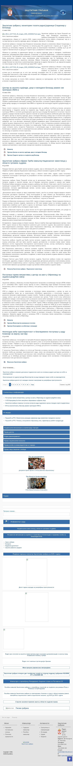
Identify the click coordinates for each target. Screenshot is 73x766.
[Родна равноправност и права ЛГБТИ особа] (36, 607)
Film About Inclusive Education (36, 490)
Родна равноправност (12, 436)
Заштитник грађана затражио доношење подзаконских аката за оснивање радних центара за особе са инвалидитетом (35, 373)
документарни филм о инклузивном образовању (36, 470)
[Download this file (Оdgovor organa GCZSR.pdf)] (5, 155)
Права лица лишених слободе (15, 449)
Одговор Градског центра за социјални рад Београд (23, 155)
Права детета (9, 432)
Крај (32, 384)
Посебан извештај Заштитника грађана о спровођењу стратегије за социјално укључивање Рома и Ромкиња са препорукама (36, 687)
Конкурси (8, 544)
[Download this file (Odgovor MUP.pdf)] (5, 323)
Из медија (7, 412)
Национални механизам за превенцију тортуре (21, 428)
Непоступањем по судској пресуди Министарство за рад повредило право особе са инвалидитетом (34, 377)
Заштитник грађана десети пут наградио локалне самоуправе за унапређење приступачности (32, 380)
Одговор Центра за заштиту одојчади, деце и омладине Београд (27, 152)
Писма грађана (22, 708)
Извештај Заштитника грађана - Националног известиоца (24, 269)
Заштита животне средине (13, 547)
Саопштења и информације (13, 392)
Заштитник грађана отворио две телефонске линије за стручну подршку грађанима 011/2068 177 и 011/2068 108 (36, 674)
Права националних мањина (14, 441)
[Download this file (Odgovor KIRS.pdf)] (5, 326)
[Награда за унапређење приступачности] (36, 572)
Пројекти (43, 736)
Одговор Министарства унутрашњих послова (21, 323)
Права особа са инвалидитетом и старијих (19, 445)
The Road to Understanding (36, 476)
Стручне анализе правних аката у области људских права (36, 702)
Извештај (10, 149)
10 (27, 384)
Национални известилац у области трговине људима (36, 528)
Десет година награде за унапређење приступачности (36, 587)
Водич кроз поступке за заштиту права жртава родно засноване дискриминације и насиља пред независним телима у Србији (36, 654)
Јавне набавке (9, 542)
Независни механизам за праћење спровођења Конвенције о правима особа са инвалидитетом (36, 535)
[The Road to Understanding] (36, 483)
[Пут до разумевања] (36, 463)
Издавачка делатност (11, 545)
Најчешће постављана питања (9, 730)
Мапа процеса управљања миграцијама (36, 667)
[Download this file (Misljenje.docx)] (5, 362)
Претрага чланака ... (9, 511)
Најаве (6, 496)
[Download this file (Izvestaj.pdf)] (5, 149)
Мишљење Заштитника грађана (17, 362)
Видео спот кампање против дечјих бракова (36, 661)
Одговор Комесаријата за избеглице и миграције (22, 326)
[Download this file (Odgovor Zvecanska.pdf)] (5, 152)
